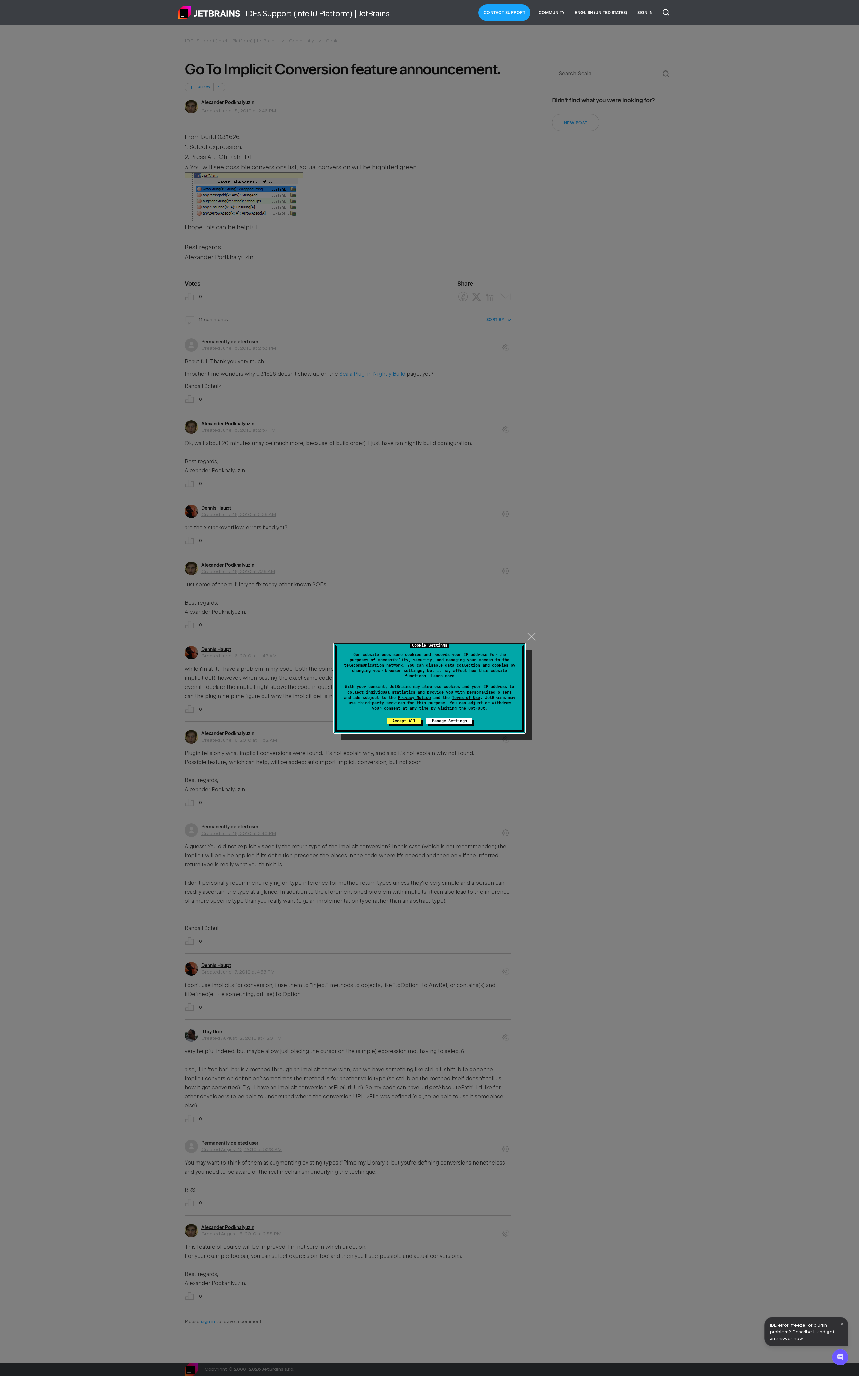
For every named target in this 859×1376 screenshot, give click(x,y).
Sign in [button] (645, 12)
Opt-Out (476, 708)
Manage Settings (449, 721)
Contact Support (505, 12)
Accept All (404, 721)
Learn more (442, 676)
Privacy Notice (414, 697)
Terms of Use (466, 697)
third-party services (381, 703)
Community (552, 12)
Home (209, 12)
